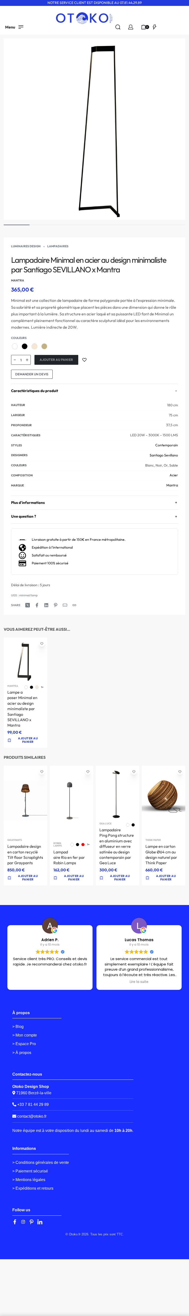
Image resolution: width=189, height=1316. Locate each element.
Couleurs (19, 338)
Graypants (14, 840)
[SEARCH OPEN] (118, 27)
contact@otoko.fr (32, 1116)
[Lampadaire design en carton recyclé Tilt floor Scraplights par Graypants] (25, 800)
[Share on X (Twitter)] (27, 605)
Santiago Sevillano (164, 455)
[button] (25, 878)
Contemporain (166, 445)
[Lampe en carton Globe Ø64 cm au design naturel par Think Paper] (163, 800)
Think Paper (153, 840)
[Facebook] (14, 1221)
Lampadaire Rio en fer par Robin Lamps (69, 857)
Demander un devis (31, 374)
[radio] (15, 346)
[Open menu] (14, 27)
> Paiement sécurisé (30, 1171)
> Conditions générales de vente (40, 1162)
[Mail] (65, 605)
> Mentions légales (28, 1180)
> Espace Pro (24, 1044)
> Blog (18, 1026)
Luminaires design (26, 246)
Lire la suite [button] (139, 982)
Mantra (172, 485)
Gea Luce (105, 823)
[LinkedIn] (39, 1221)
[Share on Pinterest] (55, 605)
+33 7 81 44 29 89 (32, 1104)
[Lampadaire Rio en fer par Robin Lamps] (71, 802)
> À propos (21, 1053)
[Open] (154, 27)
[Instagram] (23, 1221)
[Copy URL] (74, 605)
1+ (42, 687)
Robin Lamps (57, 844)
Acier (174, 475)
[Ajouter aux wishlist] (84, 360)
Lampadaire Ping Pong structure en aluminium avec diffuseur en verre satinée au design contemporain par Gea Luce (116, 846)
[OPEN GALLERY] (94, 129)
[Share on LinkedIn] (46, 605)
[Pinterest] (31, 1221)
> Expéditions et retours (32, 1188)
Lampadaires (57, 246)
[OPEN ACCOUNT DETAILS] (130, 27)
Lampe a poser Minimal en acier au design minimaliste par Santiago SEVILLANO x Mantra (22, 709)
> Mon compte (24, 1035)
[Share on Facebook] (37, 605)
